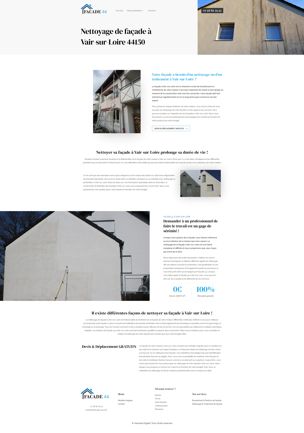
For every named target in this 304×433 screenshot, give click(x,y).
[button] (212, 10)
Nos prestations (134, 10)
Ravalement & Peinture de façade (206, 400)
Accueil (119, 10)
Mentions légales (125, 400)
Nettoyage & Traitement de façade (207, 404)
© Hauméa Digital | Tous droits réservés (152, 423)
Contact (152, 10)
